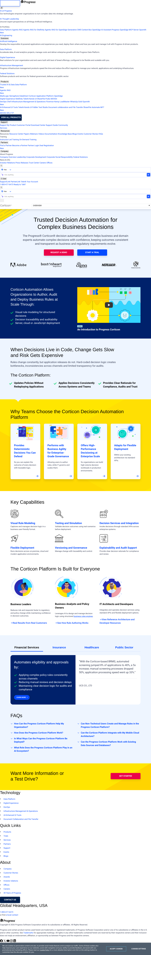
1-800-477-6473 (6, 184)
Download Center (38, 125)
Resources (5, 131)
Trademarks (28, 933)
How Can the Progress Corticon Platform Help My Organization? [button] (39, 725)
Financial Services (26, 647)
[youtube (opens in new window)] (8, 941)
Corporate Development (36, 157)
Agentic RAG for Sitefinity (33, 30)
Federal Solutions (7, 73)
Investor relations (11, 881)
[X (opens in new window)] (5, 941)
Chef (9, 101)
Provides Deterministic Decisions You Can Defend (25, 451)
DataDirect (23, 96)
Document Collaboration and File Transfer (21, 819)
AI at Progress (6, 11)
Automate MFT (52, 108)
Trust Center (34, 163)
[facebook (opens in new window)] (1, 941)
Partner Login (33, 145)
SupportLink (5, 182)
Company (4, 151)
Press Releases (21, 163)
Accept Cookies (116, 949)
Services (3, 128)
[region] (75, 949)
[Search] (1, 165)
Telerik (26, 99)
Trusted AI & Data (7, 84)
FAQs (101, 134)
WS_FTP (10, 113)
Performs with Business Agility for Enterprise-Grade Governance (58, 451)
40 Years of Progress (12, 893)
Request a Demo (58, 252)
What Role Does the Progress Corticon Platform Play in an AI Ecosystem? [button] (43, 749)
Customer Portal (23, 125)
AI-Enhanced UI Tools (9, 107)
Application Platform (45, 96)
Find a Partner (6, 145)
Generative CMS (74, 30)
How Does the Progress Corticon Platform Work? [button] (38, 732)
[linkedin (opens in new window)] (14, 941)
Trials (6, 836)
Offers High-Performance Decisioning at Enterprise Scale (90, 451)
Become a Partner (19, 145)
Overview (37, 205)
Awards (7, 877)
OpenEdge (58, 96)
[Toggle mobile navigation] (2, 200)
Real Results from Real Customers (30, 623)
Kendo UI (33, 99)
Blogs (74, 134)
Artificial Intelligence (8, 41)
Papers (26, 134)
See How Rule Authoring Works (72, 623)
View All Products (11, 117)
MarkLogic (4, 96)
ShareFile (41, 99)
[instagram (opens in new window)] (11, 941)
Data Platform (6, 30)
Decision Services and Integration (119, 523)
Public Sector (124, 647)
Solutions (4, 38)
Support (4, 122)
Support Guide (52, 125)
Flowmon (50, 101)
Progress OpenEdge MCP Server (125, 30)
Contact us (10, 900)
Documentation (51, 134)
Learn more (21, 697)
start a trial (92, 252)
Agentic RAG (17, 30)
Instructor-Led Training (9, 139)
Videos (41, 134)
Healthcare (91, 647)
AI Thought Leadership (9, 19)
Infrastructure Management (11, 65)
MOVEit (54, 99)
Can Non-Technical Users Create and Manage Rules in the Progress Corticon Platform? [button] (110, 725)
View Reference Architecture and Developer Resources (117, 621)
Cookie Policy (44, 950)
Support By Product (8, 125)
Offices (49, 163)
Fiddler (35, 107)
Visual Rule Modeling (22, 523)
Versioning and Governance (71, 547)
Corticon (32, 96)
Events (80, 134)
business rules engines (83, 616)
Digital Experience (7, 57)
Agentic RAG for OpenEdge (56, 30)
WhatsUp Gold (76, 101)
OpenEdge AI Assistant (101, 30)
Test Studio (43, 107)
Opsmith (73, 31)
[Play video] (109, 305)
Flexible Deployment (22, 547)
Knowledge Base (65, 134)
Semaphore (14, 96)
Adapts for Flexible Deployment (125, 447)
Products (4, 81)
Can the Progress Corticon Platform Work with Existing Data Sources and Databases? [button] (108, 743)
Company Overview (8, 157)
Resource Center (16, 134)
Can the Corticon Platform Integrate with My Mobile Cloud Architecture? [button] (110, 734)
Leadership (21, 157)
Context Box (87, 30)
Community (63, 125)
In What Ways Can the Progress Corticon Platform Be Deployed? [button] (40, 740)
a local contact (12, 915)
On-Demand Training (27, 139)
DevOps (3, 101)
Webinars (34, 134)
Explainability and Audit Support (118, 547)
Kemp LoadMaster (62, 101)
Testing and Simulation (68, 523)
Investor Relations (7, 163)
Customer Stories (91, 134)
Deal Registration (27, 146)
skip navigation (10, 3)
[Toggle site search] (1, 187)
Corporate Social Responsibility (60, 157)
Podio (47, 99)
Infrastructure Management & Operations (28, 101)
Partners (4, 142)
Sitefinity (19, 99)
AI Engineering (6, 35)
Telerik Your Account (29, 182)
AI (1, 8)
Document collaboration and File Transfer (65, 107)
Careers (43, 163)
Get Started (125, 776)
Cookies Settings (138, 949)
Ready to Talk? (20, 184)
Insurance (59, 647)
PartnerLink (15, 182)
